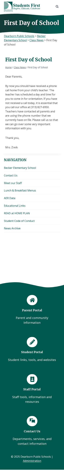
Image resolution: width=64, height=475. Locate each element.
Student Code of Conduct (19, 221)
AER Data (9, 198)
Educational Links (14, 205)
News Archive (12, 228)
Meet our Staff (13, 183)
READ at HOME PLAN (17, 213)
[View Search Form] (57, 7)
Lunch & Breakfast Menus (20, 190)
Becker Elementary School (20, 168)
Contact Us (10, 175)
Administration (32, 461)
